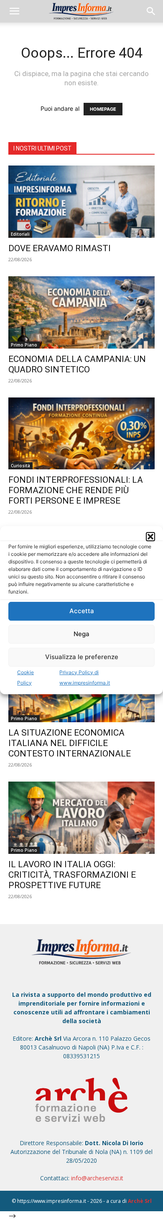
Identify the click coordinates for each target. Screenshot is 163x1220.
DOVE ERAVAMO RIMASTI (59, 248)
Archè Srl (140, 1201)
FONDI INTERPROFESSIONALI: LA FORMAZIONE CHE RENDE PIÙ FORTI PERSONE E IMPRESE (75, 490)
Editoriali (20, 234)
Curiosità (20, 466)
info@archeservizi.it (97, 1178)
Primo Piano (24, 345)
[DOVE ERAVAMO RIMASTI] (81, 202)
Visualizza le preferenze (81, 657)
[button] (150, 536)
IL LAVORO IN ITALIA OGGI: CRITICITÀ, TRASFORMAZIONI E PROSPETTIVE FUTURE (72, 874)
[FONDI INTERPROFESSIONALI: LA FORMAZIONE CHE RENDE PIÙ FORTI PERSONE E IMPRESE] (81, 433)
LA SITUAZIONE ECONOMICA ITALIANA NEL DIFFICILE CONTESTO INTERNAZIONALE (69, 743)
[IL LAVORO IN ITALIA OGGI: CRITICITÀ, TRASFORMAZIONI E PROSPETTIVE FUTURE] (81, 818)
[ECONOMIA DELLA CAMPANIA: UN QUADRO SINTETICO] (81, 312)
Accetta (81, 611)
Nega (81, 634)
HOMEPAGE (103, 109)
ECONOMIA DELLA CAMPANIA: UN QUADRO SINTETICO (77, 364)
